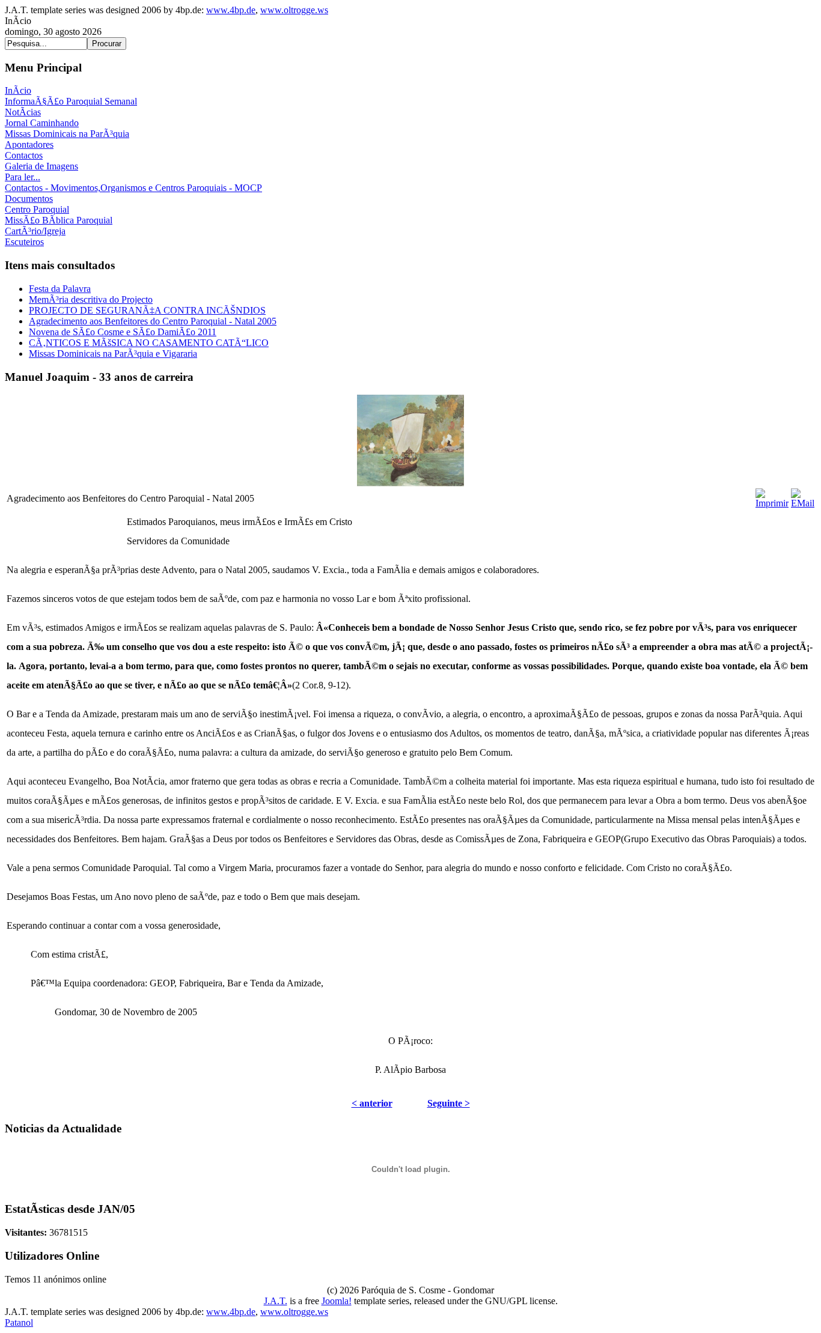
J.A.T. (275, 1301)
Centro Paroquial (37, 209)
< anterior (372, 1103)
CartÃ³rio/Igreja (35, 231)
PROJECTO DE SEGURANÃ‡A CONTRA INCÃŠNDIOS (147, 310)
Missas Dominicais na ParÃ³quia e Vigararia (113, 353)
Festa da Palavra (60, 289)
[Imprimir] (772, 495)
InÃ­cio (18, 90)
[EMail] (802, 495)
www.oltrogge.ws (294, 10)
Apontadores (29, 144)
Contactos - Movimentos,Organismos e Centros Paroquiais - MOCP (133, 188)
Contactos (24, 155)
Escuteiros (24, 242)
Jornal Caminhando (42, 123)
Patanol (19, 1322)
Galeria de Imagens (41, 166)
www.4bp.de (230, 10)
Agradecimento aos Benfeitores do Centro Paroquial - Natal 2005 (152, 321)
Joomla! (337, 1301)
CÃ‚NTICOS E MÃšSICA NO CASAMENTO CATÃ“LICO (149, 343)
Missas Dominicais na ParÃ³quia (67, 134)
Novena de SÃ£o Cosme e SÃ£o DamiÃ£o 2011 (122, 332)
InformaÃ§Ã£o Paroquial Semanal (71, 101)
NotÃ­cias (23, 112)
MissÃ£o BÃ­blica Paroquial (58, 220)
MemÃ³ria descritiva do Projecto (91, 299)
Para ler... (22, 177)
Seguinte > (448, 1103)
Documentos (29, 198)
